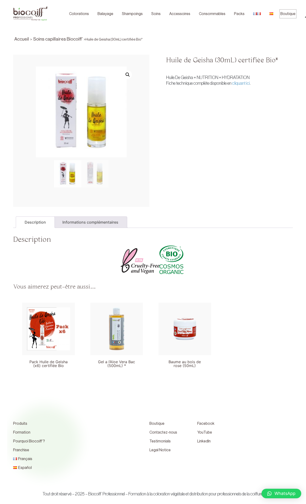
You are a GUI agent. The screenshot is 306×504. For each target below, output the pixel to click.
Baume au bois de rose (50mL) (185, 364)
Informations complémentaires (90, 222)
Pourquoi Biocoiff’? (29, 441)
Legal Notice (160, 450)
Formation (21, 432)
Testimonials (160, 441)
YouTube (204, 432)
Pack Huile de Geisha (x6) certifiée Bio (48, 364)
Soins (156, 14)
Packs (239, 14)
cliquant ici (241, 83)
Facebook (205, 423)
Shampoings (132, 14)
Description (35, 222)
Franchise (21, 450)
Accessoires (179, 14)
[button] (281, 493)
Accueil (21, 39)
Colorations (79, 14)
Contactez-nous (163, 432)
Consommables (212, 14)
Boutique (287, 14)
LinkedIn (204, 441)
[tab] (35, 222)
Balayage (105, 14)
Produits (20, 423)
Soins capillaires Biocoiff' (57, 39)
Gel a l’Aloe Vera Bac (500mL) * (116, 364)
